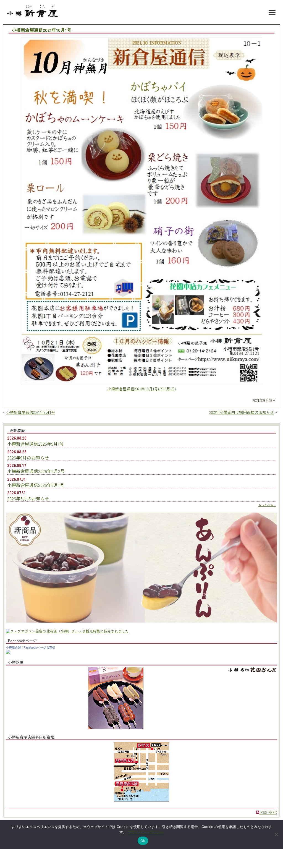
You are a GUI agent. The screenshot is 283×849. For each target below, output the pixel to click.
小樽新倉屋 (13, 647)
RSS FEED (268, 812)
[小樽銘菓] (115, 727)
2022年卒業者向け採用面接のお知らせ (241, 412)
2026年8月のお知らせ (28, 498)
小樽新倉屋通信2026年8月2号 (36, 471)
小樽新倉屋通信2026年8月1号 (35, 485)
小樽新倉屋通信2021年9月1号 (30, 412)
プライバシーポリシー (146, 832)
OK (143, 840)
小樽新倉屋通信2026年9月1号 (35, 443)
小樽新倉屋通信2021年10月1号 (41, 30)
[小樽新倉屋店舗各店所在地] (141, 800)
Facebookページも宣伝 (39, 647)
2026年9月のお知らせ (28, 457)
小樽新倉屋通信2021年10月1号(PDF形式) (141, 388)
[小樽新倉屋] (8, 652)
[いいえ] (276, 834)
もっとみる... (267, 505)
